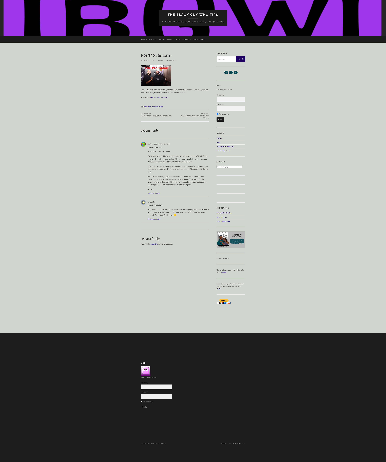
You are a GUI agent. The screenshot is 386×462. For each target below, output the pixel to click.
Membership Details (224, 151)
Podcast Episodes (165, 39)
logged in (154, 244)
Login (218, 142)
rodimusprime (158, 60)
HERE (224, 272)
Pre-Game (147, 106)
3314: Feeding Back (223, 221)
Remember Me (224, 114)
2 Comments (171, 60)
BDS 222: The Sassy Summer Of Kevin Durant (195, 115)
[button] (156, 75)
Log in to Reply (154, 193)
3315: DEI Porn (222, 217)
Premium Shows (199, 39)
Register (219, 138)
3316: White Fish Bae (224, 213)
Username (220, 95)
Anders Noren (234, 443)
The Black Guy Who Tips (193, 15)
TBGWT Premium (182, 39)
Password (220, 104)
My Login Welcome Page (225, 146)
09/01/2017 (145, 60)
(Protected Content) (159, 97)
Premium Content (157, 106)
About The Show (147, 39)
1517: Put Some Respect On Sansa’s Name (156, 114)
